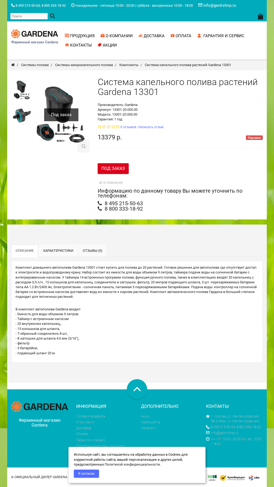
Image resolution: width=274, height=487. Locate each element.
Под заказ (113, 168)
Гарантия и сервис (90, 440)
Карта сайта (150, 422)
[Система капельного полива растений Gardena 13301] (22, 90)
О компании (85, 422)
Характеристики (58, 251)
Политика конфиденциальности (101, 446)
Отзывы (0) (92, 251)
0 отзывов (128, 127)
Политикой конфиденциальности (132, 464)
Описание (25, 251)
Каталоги (148, 428)
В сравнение (113, 183)
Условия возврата (90, 416)
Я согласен (86, 473)
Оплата (82, 434)
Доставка (83, 428)
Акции (145, 416)
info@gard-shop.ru (224, 433)
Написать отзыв (150, 127)
